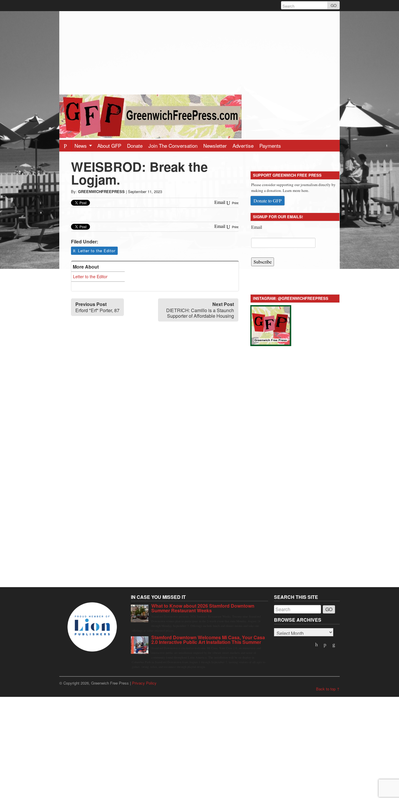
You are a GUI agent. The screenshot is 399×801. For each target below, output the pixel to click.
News (81, 145)
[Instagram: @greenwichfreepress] (270, 325)
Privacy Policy (144, 683)
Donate (135, 145)
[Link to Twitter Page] (317, 644)
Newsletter (215, 145)
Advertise (243, 145)
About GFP (109, 145)
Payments (270, 145)
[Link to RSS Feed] (334, 644)
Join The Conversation (172, 145)
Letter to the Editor (96, 250)
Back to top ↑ (328, 689)
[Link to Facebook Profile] (325, 644)
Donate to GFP (268, 200)
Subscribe (263, 262)
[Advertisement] (199, 52)
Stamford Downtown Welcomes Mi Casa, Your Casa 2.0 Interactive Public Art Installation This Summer (208, 639)
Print (234, 203)
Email (256, 227)
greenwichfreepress (101, 191)
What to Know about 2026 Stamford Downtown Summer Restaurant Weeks (202, 608)
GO (333, 5)
